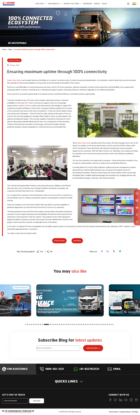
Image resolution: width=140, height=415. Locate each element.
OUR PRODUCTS (54, 4)
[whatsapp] (120, 251)
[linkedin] (108, 251)
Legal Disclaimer (125, 412)
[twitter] (114, 251)
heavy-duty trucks (84, 143)
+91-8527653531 (89, 369)
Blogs (104, 4)
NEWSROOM (87, 4)
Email (117, 369)
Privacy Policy (113, 412)
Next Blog (77, 241)
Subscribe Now (92, 348)
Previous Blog (59, 241)
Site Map (135, 412)
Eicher (27, 106)
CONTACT (97, 4)
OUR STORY (40, 4)
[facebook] (101, 251)
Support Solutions (71, 4)
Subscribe (36, 401)
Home (4, 49)
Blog (10, 49)
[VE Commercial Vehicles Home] (18, 411)
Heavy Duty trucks (14, 80)
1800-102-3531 (54, 369)
